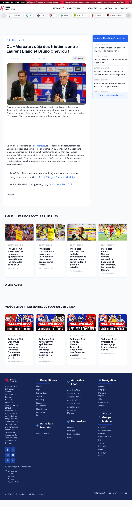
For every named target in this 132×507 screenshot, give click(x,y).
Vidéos (108, 8)
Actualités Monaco (71, 411)
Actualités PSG (73, 390)
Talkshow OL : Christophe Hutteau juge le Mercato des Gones (109, 344)
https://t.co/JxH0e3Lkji (61, 177)
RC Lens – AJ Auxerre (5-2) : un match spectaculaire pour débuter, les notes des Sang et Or (15, 256)
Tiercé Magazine (102, 444)
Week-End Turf (104, 437)
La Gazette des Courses (104, 431)
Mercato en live (42, 433)
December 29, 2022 (60, 184)
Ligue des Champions (41, 404)
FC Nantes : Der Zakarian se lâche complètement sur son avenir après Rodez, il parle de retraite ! (78, 258)
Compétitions (73, 8)
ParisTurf (102, 427)
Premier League (43, 393)
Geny (100, 449)
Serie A (39, 396)
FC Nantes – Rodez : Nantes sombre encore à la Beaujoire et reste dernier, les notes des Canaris (108, 259)
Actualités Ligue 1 (15, 40)
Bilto (100, 440)
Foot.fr (70, 437)
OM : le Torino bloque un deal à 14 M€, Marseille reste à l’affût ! (86, 2)
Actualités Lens (73, 403)
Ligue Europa (41, 409)
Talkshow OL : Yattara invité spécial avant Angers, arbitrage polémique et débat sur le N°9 (46, 348)
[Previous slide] (3, 15)
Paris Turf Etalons (102, 454)
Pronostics (92, 8)
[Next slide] (128, 15)
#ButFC (43, 177)
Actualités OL (73, 400)
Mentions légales (102, 394)
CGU (100, 399)
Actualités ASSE (74, 397)
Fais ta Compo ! (122, 8)
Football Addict (73, 434)
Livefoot (70, 427)
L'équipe (101, 389)
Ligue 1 (11, 194)
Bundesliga (41, 399)
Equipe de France (40, 413)
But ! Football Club (19, 58)
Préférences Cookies (102, 493)
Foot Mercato (38, 145)
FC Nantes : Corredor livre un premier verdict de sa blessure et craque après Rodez (46, 256)
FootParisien (72, 431)
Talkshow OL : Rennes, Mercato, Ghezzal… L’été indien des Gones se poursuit (77, 347)
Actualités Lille (73, 407)
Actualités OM (73, 393)
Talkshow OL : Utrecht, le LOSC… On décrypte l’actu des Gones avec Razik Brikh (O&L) (15, 348)
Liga (38, 389)
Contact (101, 386)
